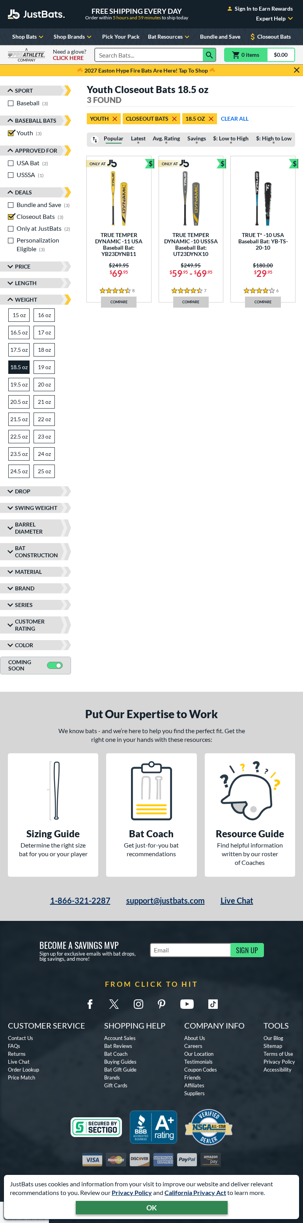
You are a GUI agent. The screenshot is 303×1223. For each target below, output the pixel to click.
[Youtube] (187, 1004)
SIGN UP (247, 950)
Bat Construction (36, 551)
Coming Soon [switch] (19, 665)
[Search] (209, 55)
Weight (26, 299)
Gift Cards (115, 1085)
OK (151, 1207)
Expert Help (271, 18)
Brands (112, 1077)
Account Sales (120, 1038)
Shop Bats (24, 36)
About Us (194, 1038)
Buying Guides (120, 1062)
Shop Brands (69, 36)
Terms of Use (278, 1054)
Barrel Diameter (29, 528)
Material (28, 571)
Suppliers (194, 1093)
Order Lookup (23, 1069)
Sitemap (273, 1046)
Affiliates (194, 1085)
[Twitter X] (114, 1004)
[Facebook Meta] (90, 1004)
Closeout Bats (274, 36)
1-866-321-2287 (80, 900)
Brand (24, 588)
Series (24, 604)
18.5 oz (195, 118)
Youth (99, 118)
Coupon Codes (200, 1069)
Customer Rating (30, 625)
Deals (23, 192)
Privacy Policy (132, 1192)
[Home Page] (36, 14)
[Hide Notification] (296, 70)
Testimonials (198, 1062)
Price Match (21, 1077)
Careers (193, 1046)
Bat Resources (165, 36)
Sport (24, 90)
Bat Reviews (118, 1046)
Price (22, 266)
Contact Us (20, 1038)
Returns (17, 1054)
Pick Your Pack (121, 36)
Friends (192, 1077)
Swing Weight (36, 507)
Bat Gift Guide (120, 1069)
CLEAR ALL (235, 118)
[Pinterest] (161, 1004)
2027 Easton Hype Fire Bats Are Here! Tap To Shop (146, 70)
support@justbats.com (165, 900)
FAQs (14, 1046)
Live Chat (237, 900)
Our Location (198, 1054)
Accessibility (278, 1069)
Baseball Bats (35, 120)
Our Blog (273, 1038)
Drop (22, 491)
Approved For (36, 150)
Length (26, 283)
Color (24, 645)
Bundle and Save (220, 36)
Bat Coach (115, 1054)
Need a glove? (69, 55)
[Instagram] (138, 1004)
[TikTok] (213, 1004)
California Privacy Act (195, 1192)
